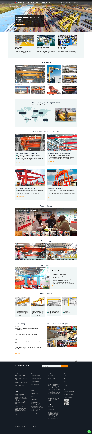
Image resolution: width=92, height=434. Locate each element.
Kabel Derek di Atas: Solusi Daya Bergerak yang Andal (53, 419)
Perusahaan (44, 2)
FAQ (63, 2)
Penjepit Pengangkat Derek (52, 410)
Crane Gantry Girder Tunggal (36, 378)
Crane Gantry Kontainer (35, 381)
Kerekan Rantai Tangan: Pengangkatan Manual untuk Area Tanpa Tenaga (54, 387)
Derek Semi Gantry (34, 377)
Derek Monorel (17, 383)
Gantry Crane (33, 374)
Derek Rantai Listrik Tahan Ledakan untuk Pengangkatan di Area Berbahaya (53, 399)
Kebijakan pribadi (17, 429)
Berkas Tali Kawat (50, 406)
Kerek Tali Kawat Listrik (51, 375)
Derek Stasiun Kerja (18, 386)
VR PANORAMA (20, 24)
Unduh (67, 2)
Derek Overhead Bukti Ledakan (20, 380)
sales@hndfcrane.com (70, 391)
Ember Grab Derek (51, 409)
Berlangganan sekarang (64, 366)
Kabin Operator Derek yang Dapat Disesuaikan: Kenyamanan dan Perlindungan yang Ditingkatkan (53, 413)
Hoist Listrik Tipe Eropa (51, 378)
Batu (32, 397)
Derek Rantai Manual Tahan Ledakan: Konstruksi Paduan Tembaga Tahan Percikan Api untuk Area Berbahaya (54, 396)
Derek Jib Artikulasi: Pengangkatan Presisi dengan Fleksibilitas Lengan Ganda (20, 413)
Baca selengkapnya (20, 162)
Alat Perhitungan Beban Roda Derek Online (70, 383)
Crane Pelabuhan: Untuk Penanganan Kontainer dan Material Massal (37, 404)
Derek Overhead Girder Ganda (20, 375)
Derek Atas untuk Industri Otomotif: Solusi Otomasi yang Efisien (37, 413)
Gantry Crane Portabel (35, 384)
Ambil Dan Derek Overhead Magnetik (21, 382)
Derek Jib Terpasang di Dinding (20, 392)
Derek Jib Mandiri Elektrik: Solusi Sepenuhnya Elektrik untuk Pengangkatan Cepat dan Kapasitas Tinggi (20, 410)
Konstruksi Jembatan (34, 402)
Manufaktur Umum (34, 391)
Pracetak (32, 394)
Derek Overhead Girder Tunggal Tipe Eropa (21, 379)
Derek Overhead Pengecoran (19, 385)
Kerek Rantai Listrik (51, 377)
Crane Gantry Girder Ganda (35, 375)
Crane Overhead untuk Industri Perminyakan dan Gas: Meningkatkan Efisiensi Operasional (37, 407)
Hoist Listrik (50, 374)
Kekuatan (32, 396)
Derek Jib (16, 391)
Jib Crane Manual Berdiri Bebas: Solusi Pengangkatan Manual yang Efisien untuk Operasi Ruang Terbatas (21, 406)
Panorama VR (66, 385)
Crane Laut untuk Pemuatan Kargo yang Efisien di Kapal (37, 410)
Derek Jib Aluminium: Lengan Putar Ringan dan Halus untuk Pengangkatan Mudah (21, 398)
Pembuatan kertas (34, 399)
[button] (75, 220)
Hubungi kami (66, 389)
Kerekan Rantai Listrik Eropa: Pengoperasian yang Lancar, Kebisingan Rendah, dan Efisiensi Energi (53, 381)
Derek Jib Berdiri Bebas (18, 395)
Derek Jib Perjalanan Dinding (19, 394)
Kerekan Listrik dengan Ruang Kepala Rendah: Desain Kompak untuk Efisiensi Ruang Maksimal (54, 390)
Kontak (50, 2)
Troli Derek (49, 407)
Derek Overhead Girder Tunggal (20, 377)
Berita (61, 2)
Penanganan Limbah (34, 393)
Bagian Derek (50, 404)
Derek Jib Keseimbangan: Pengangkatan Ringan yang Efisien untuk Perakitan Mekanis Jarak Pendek (20, 402)
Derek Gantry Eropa (34, 386)
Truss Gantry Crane (34, 380)
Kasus (58, 2)
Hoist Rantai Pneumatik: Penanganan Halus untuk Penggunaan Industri (54, 393)
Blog (69, 2)
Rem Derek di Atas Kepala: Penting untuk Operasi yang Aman (53, 416)
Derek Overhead (18, 374)
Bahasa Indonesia (77, 2)
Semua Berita (17, 353)
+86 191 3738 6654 (70, 394)
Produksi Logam (34, 400)
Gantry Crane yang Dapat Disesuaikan (37, 383)
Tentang (65, 374)
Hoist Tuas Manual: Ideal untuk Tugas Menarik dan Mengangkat (54, 385)
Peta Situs (24, 429)
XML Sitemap (30, 429)
